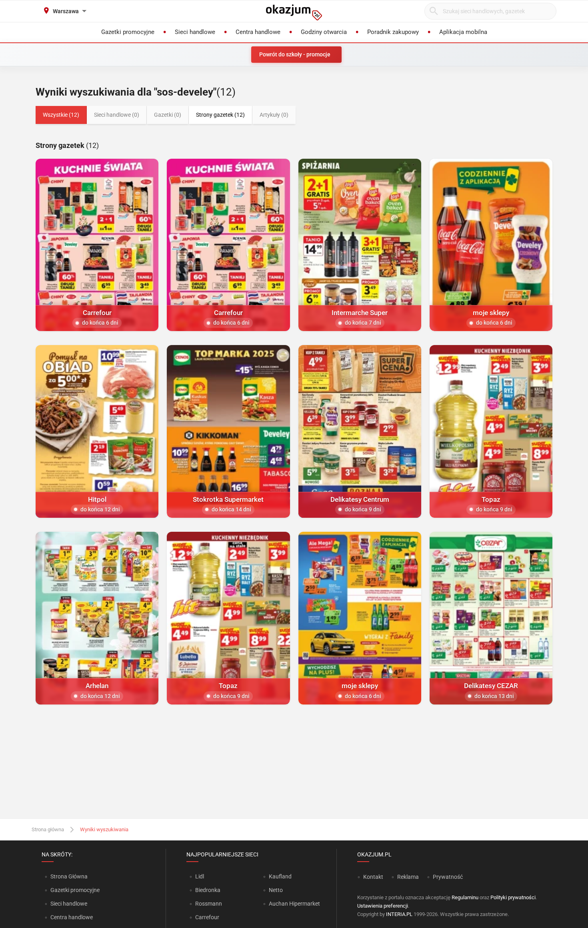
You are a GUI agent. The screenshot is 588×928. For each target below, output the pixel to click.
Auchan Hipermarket (294, 903)
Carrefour (207, 917)
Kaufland (280, 876)
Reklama (408, 877)
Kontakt (373, 877)
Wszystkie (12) (61, 115)
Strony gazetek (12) (220, 115)
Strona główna (48, 829)
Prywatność (448, 877)
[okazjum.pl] (294, 12)
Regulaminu (465, 897)
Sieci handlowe (68, 903)
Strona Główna (69, 876)
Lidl (199, 876)
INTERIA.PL (399, 914)
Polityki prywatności (513, 897)
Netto (276, 890)
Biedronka (207, 890)
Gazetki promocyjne (75, 890)
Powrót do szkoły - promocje (294, 54)
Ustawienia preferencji (382, 906)
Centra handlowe (71, 917)
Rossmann (208, 903)
